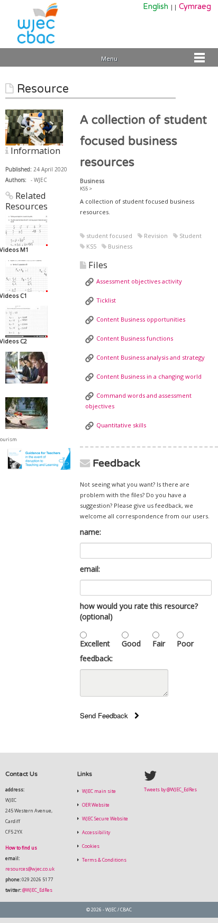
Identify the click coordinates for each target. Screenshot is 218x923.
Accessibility (95, 832)
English (155, 6)
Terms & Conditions (103, 860)
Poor (185, 643)
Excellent (95, 643)
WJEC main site (98, 791)
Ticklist (106, 300)
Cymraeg (195, 6)
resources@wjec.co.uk (29, 869)
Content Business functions (134, 338)
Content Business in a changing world (149, 376)
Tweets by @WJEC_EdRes (170, 790)
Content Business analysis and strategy (150, 357)
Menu (109, 58)
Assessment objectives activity (139, 281)
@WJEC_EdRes (37, 890)
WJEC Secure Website (104, 819)
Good (131, 643)
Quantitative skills (121, 425)
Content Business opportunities (140, 319)
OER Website (95, 805)
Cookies (90, 846)
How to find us (21, 848)
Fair (158, 643)
